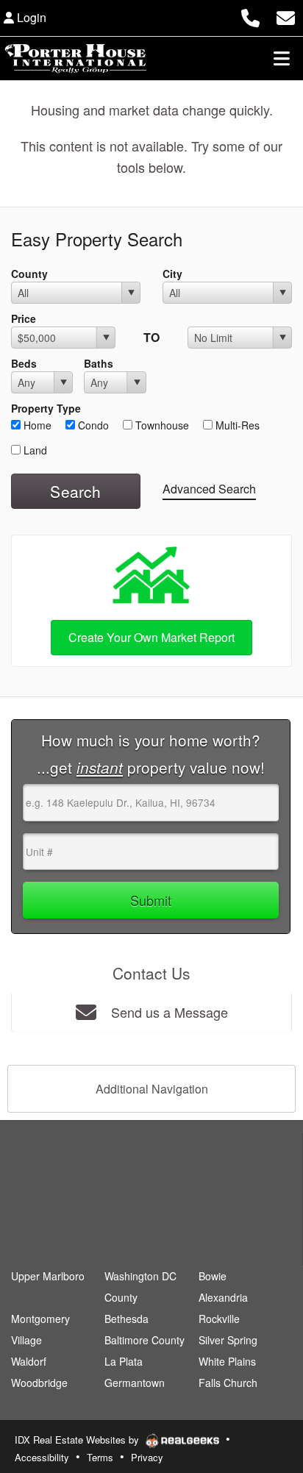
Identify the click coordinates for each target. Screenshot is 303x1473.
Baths (98, 363)
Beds (24, 363)
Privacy (147, 1457)
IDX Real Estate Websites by (78, 1440)
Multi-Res (236, 425)
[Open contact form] (286, 15)
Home (36, 425)
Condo (92, 425)
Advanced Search (209, 488)
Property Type (46, 408)
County (29, 273)
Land (34, 450)
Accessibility (42, 1457)
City (172, 273)
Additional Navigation (152, 1088)
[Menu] (281, 58)
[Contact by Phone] (250, 15)
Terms (100, 1457)
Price (23, 318)
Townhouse (160, 425)
